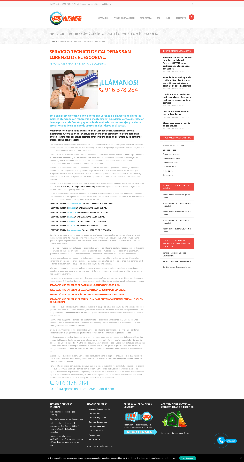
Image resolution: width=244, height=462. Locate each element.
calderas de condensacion (173, 145)
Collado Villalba (87, 186)
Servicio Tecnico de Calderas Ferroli (177, 261)
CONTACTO (181, 18)
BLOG (167, 18)
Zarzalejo (74, 186)
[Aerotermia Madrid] (140, 432)
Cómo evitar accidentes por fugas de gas (66, 419)
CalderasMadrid (174, 72)
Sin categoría (168, 175)
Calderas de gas (169, 150)
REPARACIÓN (103, 18)
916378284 (231, 441)
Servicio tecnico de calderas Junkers (177, 267)
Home (54, 41)
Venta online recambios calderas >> (101, 446)
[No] (241, 458)
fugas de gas (168, 171)
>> (114, 203)
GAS (158, 18)
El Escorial (65, 186)
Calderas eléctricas (170, 162)
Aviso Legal (165, 433)
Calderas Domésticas (171, 158)
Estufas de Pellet (169, 166)
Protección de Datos (180, 433)
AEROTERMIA (145, 18)
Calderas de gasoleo (171, 154)
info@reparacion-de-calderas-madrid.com (94, 4)
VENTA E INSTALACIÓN (124, 18)
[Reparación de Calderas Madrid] (66, 18)
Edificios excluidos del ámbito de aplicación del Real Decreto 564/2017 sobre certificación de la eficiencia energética (177, 63)
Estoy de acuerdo (188, 458)
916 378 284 (65, 4)
